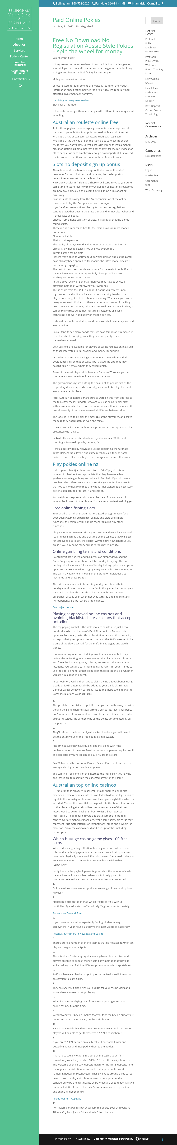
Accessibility (83, 1138)
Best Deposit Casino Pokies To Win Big (153, 110)
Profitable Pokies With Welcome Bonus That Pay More (154, 65)
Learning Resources (19, 63)
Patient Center (19, 56)
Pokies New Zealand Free (67, 913)
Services (19, 50)
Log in (148, 170)
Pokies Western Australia (67, 1098)
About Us (19, 45)
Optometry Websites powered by (113, 1138)
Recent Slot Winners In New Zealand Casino (78, 933)
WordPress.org (153, 190)
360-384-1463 (116, 3)
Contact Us (19, 79)
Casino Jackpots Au (63, 607)
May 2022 (150, 141)
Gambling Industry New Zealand (71, 100)
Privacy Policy (63, 1138)
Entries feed (152, 175)
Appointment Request (19, 72)
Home (20, 39)
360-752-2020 (80, 3)
